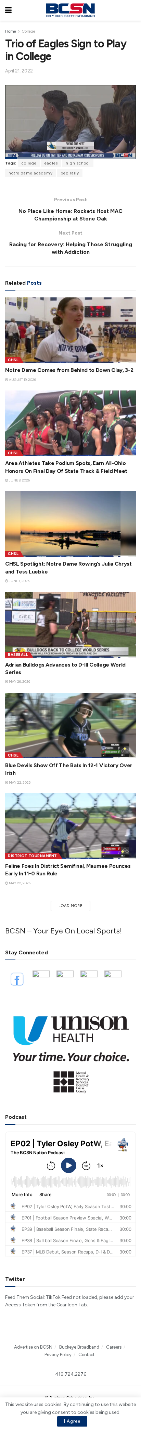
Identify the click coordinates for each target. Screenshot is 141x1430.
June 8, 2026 (19, 480)
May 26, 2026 (19, 681)
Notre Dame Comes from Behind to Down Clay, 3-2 (69, 370)
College (28, 31)
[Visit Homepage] (70, 10)
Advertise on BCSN (33, 1347)
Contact (86, 1354)
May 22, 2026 (19, 782)
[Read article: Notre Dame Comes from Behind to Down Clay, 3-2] (70, 330)
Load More (71, 906)
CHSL (13, 360)
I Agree (72, 1421)
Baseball (18, 654)
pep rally (70, 173)
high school (78, 163)
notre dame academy (31, 173)
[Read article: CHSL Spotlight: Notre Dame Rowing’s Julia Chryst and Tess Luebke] (70, 524)
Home (10, 31)
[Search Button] (132, 10)
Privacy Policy (58, 1354)
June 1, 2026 (18, 581)
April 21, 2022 (19, 70)
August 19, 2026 (22, 379)
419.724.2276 (70, 1374)
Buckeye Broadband (79, 1347)
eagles (51, 163)
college (29, 163)
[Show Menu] (8, 10)
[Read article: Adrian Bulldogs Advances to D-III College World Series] (70, 625)
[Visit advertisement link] (70, 1051)
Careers (113, 1347)
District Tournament (32, 856)
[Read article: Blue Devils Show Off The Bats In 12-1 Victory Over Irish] (70, 725)
